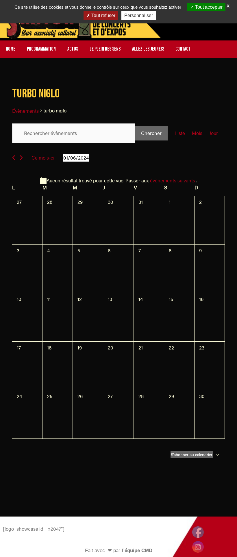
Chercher (151, 132)
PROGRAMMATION (41, 49)
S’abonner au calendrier (191, 454)
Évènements (25, 110)
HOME (10, 49)
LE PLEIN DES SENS (105, 49)
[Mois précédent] (13, 157)
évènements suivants (173, 180)
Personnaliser (138, 15)
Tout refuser (102, 15)
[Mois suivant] (21, 157)
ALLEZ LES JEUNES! (148, 49)
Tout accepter (208, 7)
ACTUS (72, 49)
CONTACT (182, 49)
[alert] (118, 180)
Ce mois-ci (43, 157)
